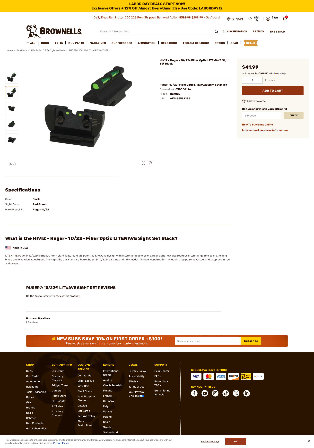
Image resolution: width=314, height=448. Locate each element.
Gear (29, 402)
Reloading (32, 386)
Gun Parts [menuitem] (76, 43)
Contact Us (84, 375)
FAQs (157, 376)
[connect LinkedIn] (246, 393)
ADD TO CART (272, 90)
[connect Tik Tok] (225, 393)
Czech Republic (112, 385)
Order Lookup (86, 380)
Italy (106, 406)
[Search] (216, 31)
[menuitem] (32, 43)
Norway (108, 411)
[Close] (308, 441)
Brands (30, 407)
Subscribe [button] (251, 340)
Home (10, 50)
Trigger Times (60, 385)
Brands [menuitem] (258, 31)
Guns (29, 371)
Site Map (134, 381)
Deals (29, 412)
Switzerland (110, 432)
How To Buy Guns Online (257, 124)
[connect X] (236, 393)
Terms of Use (136, 386)
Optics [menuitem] (220, 43)
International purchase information (265, 130)
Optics (30, 397)
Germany (108, 401)
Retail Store (59, 395)
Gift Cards (84, 410)
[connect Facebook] (194, 393)
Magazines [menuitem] (98, 43)
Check (294, 115)
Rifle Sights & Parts (55, 50)
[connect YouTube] (204, 393)
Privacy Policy (137, 371)
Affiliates (57, 406)
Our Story (58, 371)
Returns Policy (86, 416)
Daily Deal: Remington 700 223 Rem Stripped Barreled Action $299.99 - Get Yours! (157, 17)
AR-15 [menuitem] (59, 43)
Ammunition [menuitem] (147, 43)
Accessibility (136, 376)
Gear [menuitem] (234, 43)
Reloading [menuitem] (169, 43)
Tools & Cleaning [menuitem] (196, 43)
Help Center (161, 371)
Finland (108, 390)
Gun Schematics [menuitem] (235, 31)
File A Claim (85, 391)
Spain (106, 421)
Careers (56, 390)
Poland (107, 416)
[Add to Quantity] (259, 80)
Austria (107, 380)
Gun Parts (22, 50)
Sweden (108, 427)
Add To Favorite (256, 101)
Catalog (82, 405)
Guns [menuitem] (45, 43)
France (107, 395)
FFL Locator (59, 401)
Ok (235, 441)
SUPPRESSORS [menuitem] (122, 43)
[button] (272, 19)
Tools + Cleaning (36, 391)
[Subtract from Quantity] (245, 80)
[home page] (54, 31)
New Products (35, 423)
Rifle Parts (36, 50)
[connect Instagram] (215, 393)
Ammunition (33, 381)
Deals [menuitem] (250, 43)
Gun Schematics (36, 428)
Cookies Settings (210, 441)
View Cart (83, 386)
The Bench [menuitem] (277, 31)
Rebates (31, 418)
